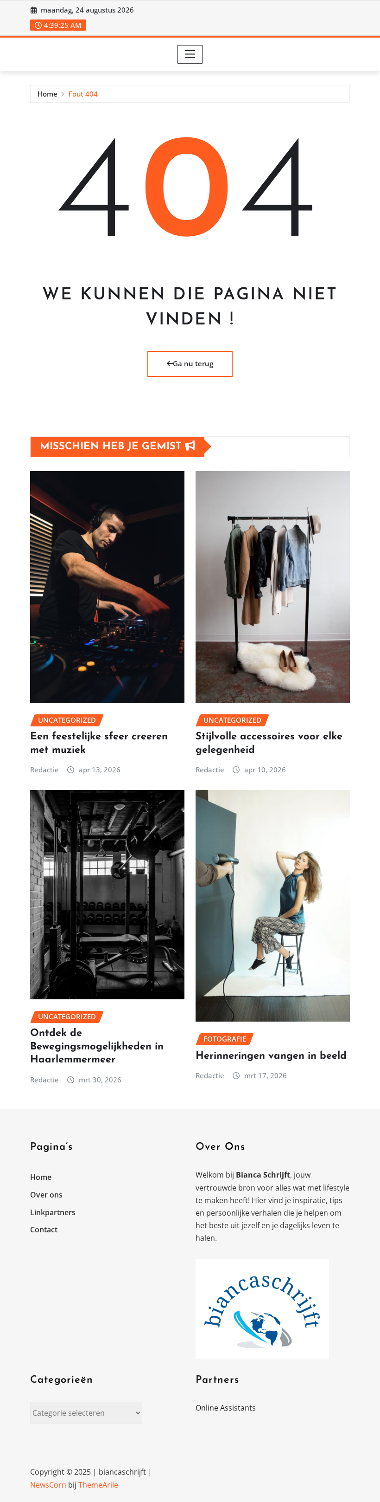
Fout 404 (83, 93)
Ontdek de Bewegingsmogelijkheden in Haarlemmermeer (97, 1046)
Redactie (44, 769)
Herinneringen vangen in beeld (271, 1056)
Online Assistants (226, 1408)
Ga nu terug (193, 363)
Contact (43, 1229)
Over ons (46, 1195)
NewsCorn (48, 1485)
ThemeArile (98, 1485)
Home (47, 93)
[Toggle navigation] (190, 54)
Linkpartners (53, 1212)
